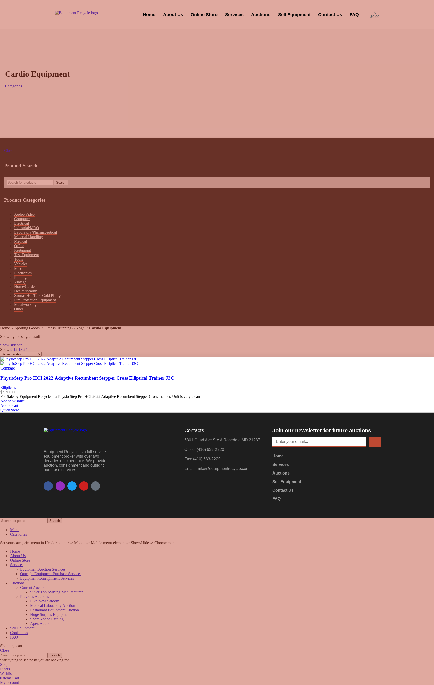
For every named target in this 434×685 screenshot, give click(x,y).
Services (234, 14)
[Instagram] (60, 486)
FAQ (354, 14)
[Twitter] (72, 486)
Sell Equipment (294, 14)
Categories (13, 86)
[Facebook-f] (48, 486)
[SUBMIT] (375, 442)
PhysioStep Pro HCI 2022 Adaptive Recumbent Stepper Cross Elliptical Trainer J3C (87, 378)
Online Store (204, 14)
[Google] (95, 486)
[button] (9, 405)
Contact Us (330, 14)
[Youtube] (83, 486)
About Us (173, 14)
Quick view (9, 410)
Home (149, 14)
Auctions (260, 14)
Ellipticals (8, 387)
